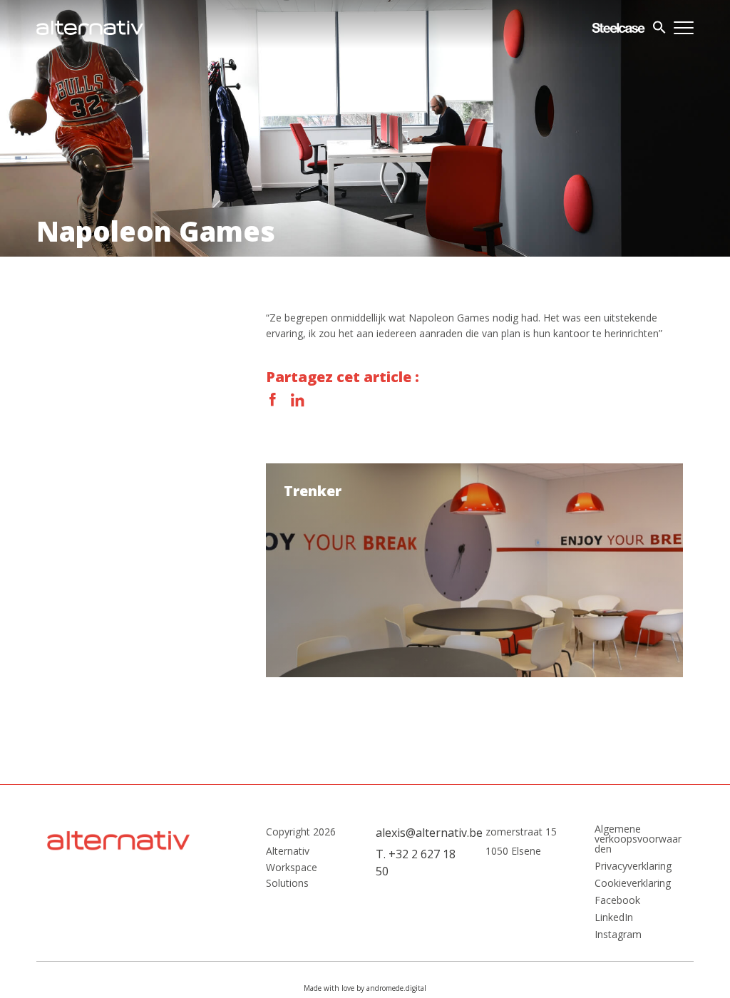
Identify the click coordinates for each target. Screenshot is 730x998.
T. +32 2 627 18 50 (416, 862)
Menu (684, 28)
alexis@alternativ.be (420, 832)
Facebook (273, 400)
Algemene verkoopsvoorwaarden (638, 839)
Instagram (618, 935)
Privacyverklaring (633, 866)
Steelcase (618, 27)
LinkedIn (297, 400)
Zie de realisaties (474, 570)
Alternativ (89, 28)
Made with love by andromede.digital (365, 988)
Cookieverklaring (633, 883)
